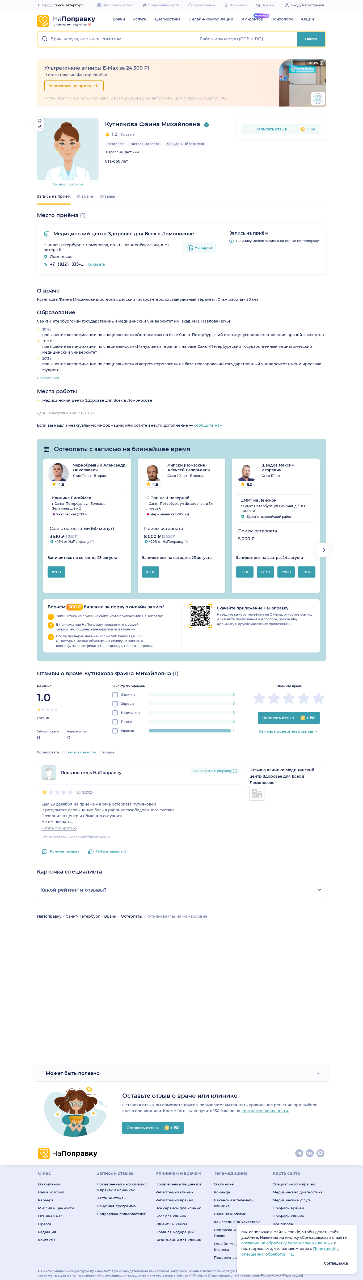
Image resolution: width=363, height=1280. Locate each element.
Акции (307, 19)
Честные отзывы (111, 1198)
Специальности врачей (294, 1184)
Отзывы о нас (50, 1216)
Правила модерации (174, 1232)
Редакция (47, 1232)
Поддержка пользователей (121, 1214)
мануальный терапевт (185, 144)
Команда (222, 1192)
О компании (49, 1184)
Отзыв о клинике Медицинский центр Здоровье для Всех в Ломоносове (282, 776)
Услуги (140, 19)
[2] (43, 709)
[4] (52, 709)
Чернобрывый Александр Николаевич (99, 467)
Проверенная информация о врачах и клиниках (122, 1187)
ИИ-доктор (252, 19)
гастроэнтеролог (144, 144)
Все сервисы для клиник (178, 1208)
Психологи (282, 19)
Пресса (44, 1224)
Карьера (45, 1200)
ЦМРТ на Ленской (258, 500)
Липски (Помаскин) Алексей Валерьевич (188, 467)
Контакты (46, 1240)
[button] (117, 39)
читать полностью (59, 828)
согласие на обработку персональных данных (287, 1243)
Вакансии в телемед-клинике (233, 1203)
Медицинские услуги (292, 1200)
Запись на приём (54, 196)
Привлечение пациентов (178, 1184)
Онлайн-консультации (210, 19)
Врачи (119, 19)
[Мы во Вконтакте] (310, 1153)
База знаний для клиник (178, 1240)
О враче (85, 196)
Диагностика (167, 19)
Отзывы (107, 196)
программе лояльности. (265, 1110)
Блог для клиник (170, 1216)
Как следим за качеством (237, 1222)
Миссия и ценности (56, 1208)
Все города (283, 1224)
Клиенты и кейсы (171, 1224)
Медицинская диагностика (298, 1192)
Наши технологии (230, 1214)
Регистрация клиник (174, 1192)
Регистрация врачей (174, 1200)
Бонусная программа (116, 1206)
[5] (56, 709)
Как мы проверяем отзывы (286, 731)
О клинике (224, 1184)
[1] (39, 709)
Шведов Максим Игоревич (277, 467)
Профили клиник (288, 1216)
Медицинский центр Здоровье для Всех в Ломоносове (123, 234)
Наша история (51, 1192)
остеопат (115, 144)
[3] (47, 709)
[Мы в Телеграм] (299, 1153)
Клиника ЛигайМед (71, 497)
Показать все (48, 378)
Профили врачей (288, 1208)
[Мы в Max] (320, 1153)
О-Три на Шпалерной (167, 497)
